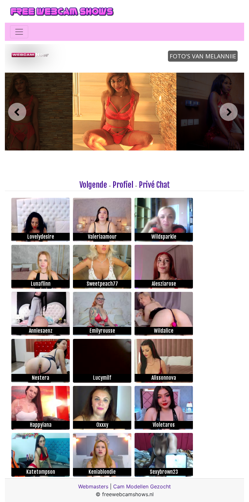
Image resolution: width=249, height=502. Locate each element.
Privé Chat (154, 185)
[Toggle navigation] (19, 31)
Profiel (123, 185)
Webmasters (93, 486)
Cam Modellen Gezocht (142, 486)
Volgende (93, 185)
